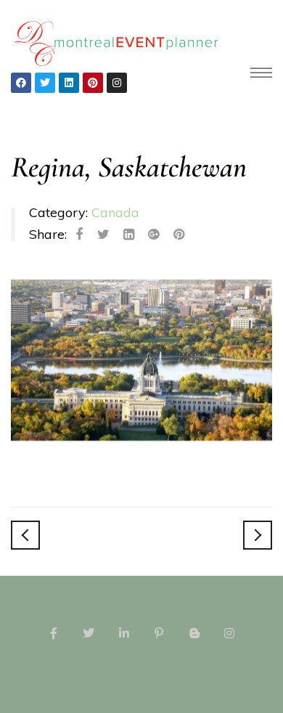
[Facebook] (21, 83)
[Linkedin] (69, 83)
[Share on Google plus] (153, 234)
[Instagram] (117, 83)
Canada (115, 212)
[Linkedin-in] (124, 633)
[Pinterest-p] (159, 633)
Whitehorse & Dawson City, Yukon (258, 535)
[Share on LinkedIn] (128, 234)
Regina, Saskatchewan (129, 167)
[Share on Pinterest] (178, 234)
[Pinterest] (93, 83)
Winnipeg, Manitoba (25, 535)
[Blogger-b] (194, 633)
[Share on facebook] (79, 234)
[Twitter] (45, 83)
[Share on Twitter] (103, 234)
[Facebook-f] (53, 633)
